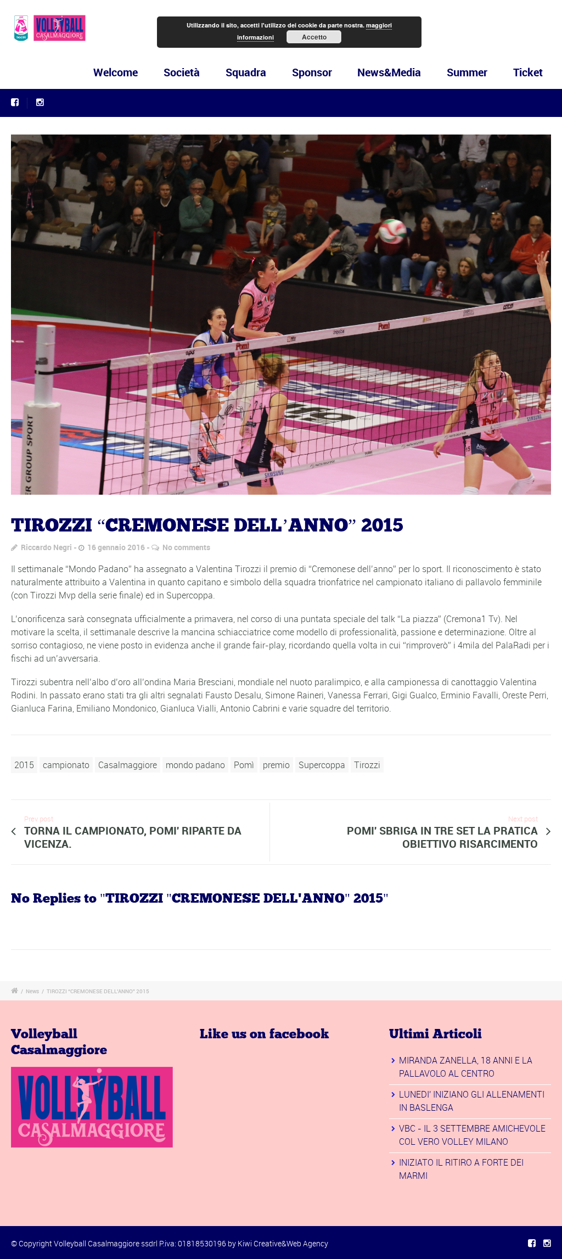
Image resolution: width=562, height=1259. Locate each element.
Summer (467, 72)
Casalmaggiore (127, 765)
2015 (24, 765)
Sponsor (312, 72)
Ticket (528, 72)
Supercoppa (322, 765)
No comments (186, 547)
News (32, 991)
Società (182, 72)
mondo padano (195, 765)
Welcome (115, 72)
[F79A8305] (281, 315)
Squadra (246, 72)
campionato (66, 765)
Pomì (244, 765)
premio (276, 765)
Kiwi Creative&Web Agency (283, 1243)
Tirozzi (367, 765)
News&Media (389, 72)
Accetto (314, 37)
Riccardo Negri (46, 547)
